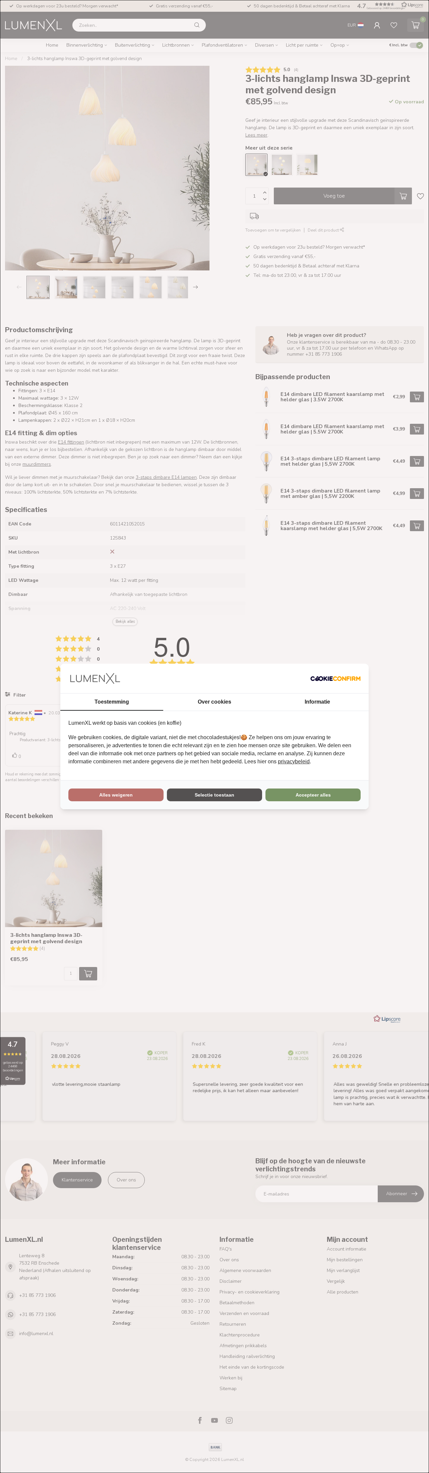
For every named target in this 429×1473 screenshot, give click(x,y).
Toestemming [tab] (112, 702)
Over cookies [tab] (214, 702)
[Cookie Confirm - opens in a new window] (335, 678)
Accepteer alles (313, 795)
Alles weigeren (116, 795)
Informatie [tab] (317, 702)
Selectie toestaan (214, 795)
